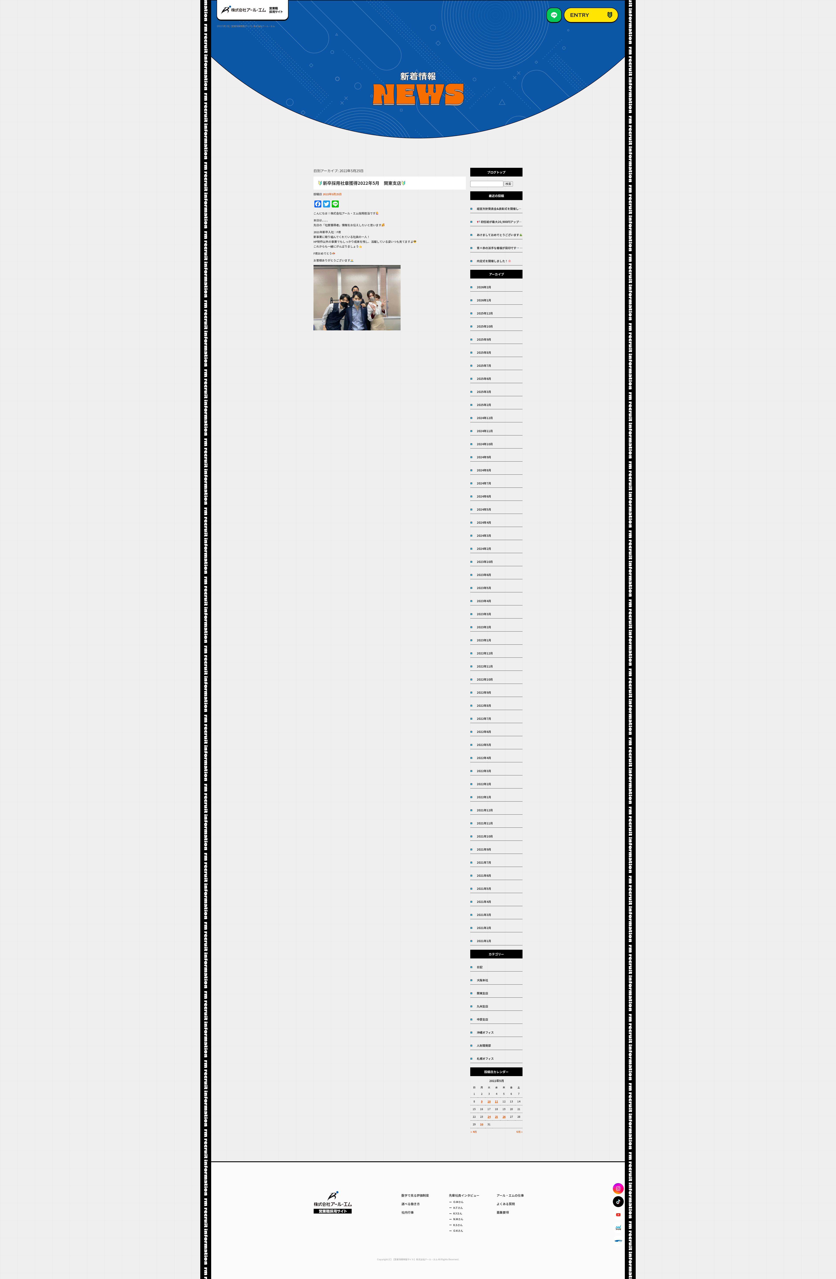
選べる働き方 (410, 1204)
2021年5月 (484, 889)
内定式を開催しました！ (492, 261)
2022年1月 (484, 797)
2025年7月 (484, 365)
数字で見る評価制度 (415, 1195)
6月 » (519, 1131)
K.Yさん (457, 1213)
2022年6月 (484, 732)
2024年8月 (484, 470)
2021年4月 (484, 902)
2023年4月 (484, 601)
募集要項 (503, 1212)
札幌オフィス (485, 1058)
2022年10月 (485, 679)
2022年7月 (484, 719)
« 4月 (473, 1131)
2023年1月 (484, 640)
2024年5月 (484, 509)
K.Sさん (458, 1225)
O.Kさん (458, 1230)
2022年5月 (484, 745)
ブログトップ (496, 172)
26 (504, 1116)
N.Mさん (458, 1219)
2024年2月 (484, 549)
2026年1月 (484, 300)
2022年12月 (485, 653)
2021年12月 (485, 810)
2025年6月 (484, 379)
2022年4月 (484, 758)
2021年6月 (484, 875)
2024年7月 (484, 483)
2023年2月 (484, 627)
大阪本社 (482, 980)
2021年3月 (484, 915)
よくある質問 (506, 1204)
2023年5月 (484, 588)
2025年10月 (485, 326)
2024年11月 (485, 431)
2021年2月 (484, 928)
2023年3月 (484, 614)
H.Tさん (458, 1207)
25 (496, 1116)
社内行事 (407, 1212)
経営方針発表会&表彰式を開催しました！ (499, 209)
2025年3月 (484, 392)
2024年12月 (485, 418)
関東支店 (482, 993)
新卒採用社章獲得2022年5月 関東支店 (362, 183)
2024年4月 (484, 522)
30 (481, 1124)
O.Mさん (458, 1202)
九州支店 (482, 1006)
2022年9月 (484, 692)
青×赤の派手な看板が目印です (496, 248)
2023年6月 (484, 575)
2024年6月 (484, 496)
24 (488, 1116)
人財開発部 (484, 1045)
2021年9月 (484, 849)
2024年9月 (484, 457)
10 (488, 1101)
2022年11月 (485, 666)
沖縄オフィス (485, 1032)
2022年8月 (484, 705)
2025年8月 (484, 352)
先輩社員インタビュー (464, 1195)
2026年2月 (484, 287)
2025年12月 (485, 313)
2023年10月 (485, 562)
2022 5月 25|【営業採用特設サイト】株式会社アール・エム (246, 26)
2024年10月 (485, 444)
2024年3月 (484, 535)
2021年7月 (484, 862)
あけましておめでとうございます (498, 235)
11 (496, 1101)
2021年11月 (485, 823)
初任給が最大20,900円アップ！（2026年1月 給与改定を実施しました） (501, 222)
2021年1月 (484, 941)
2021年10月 (485, 836)
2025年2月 (484, 405)
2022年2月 (484, 784)
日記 (479, 967)
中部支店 (482, 1019)
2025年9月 (484, 339)
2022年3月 (484, 771)
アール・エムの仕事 (510, 1195)
